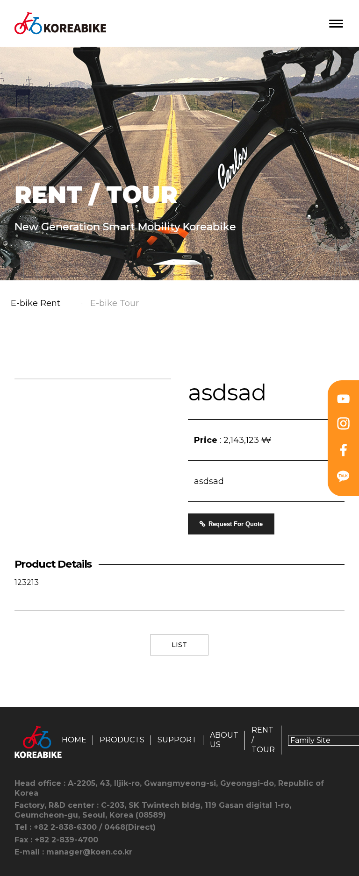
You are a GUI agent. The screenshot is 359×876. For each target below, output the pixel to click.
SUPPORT (177, 739)
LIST (179, 645)
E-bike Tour (114, 303)
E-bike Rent (35, 303)
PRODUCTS (122, 739)
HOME (74, 739)
